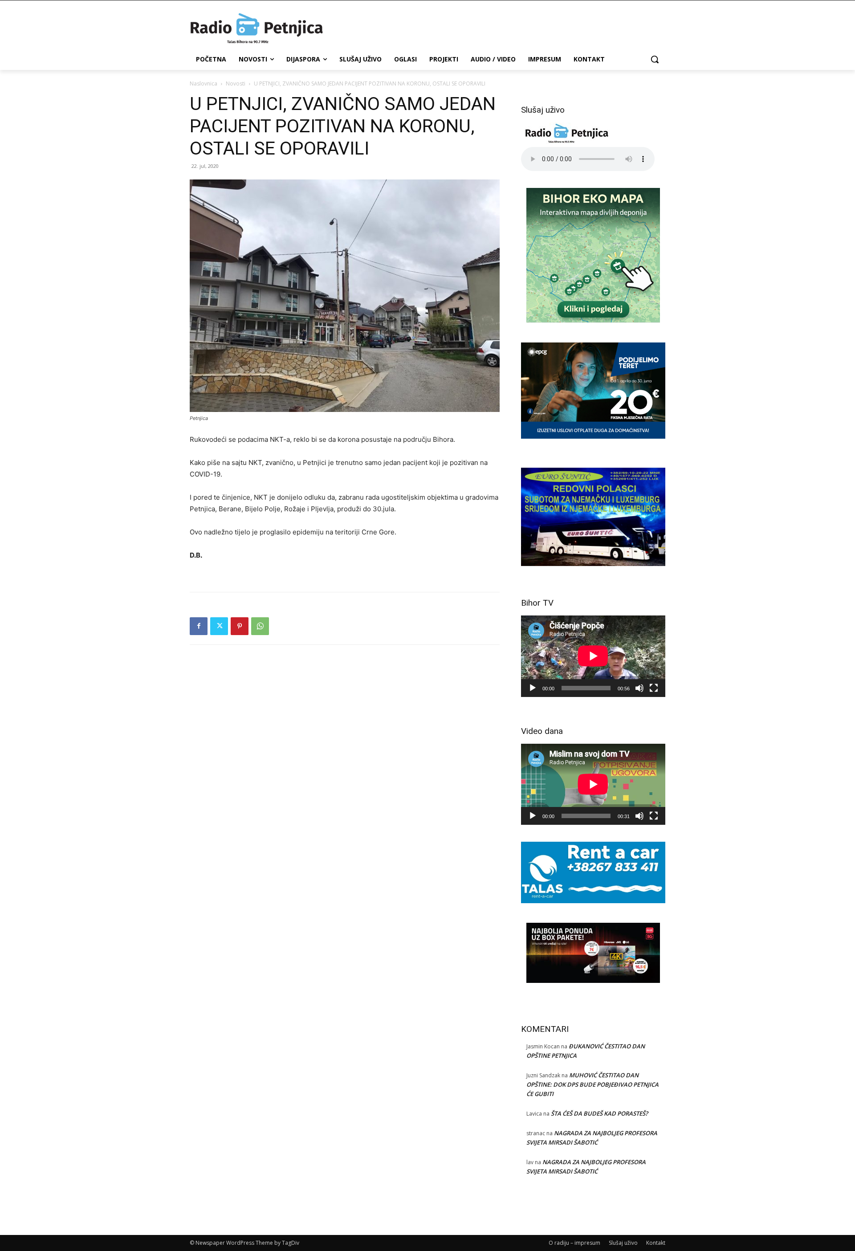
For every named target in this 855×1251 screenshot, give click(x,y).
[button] (654, 59)
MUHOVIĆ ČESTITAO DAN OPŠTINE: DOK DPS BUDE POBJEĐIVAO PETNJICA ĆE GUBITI (592, 1084)
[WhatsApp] (260, 626)
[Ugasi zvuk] (639, 688)
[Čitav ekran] (653, 688)
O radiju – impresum (574, 1243)
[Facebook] (199, 626)
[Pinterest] (239, 626)
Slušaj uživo (623, 1243)
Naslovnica (203, 83)
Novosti (235, 83)
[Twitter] (219, 626)
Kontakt (655, 1243)
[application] (593, 656)
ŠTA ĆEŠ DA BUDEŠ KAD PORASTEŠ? (599, 1113)
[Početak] (532, 688)
